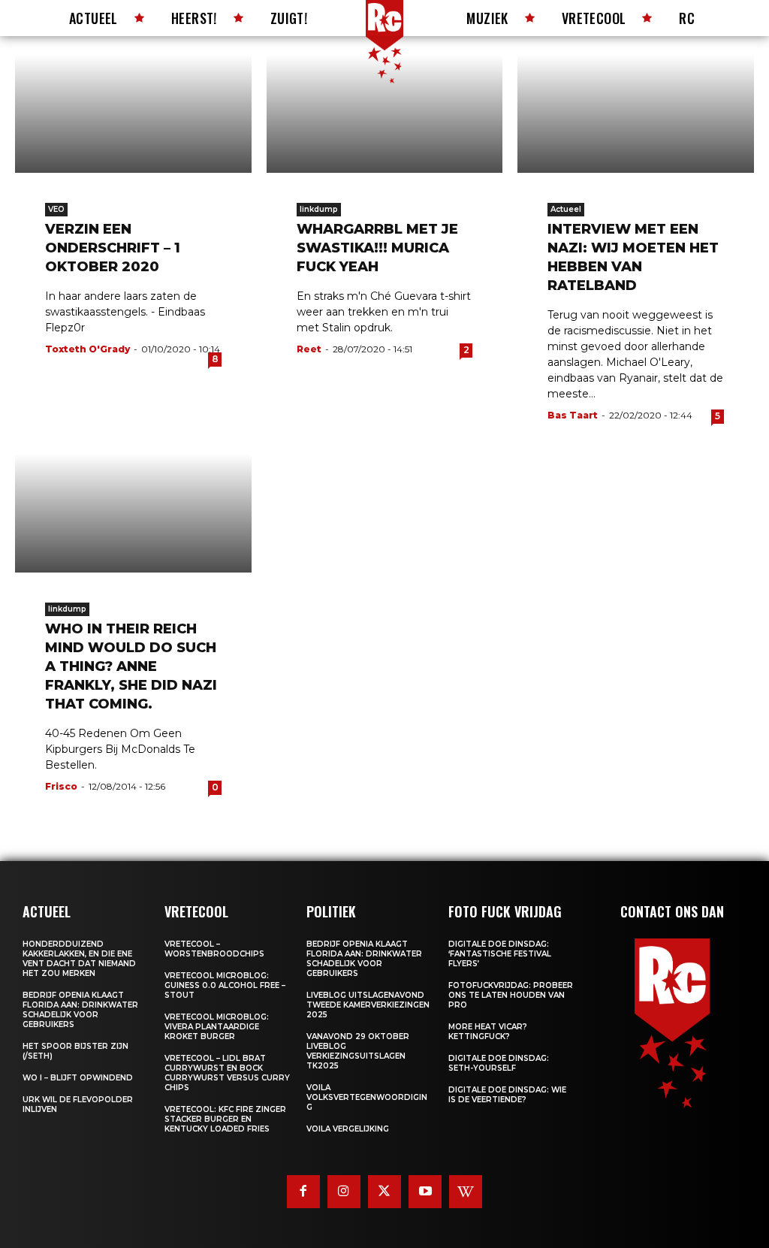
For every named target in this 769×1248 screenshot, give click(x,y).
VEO (56, 209)
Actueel (565, 209)
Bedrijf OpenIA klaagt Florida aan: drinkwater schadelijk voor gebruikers (80, 1009)
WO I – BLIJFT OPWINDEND (78, 1078)
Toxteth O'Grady (87, 349)
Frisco (61, 786)
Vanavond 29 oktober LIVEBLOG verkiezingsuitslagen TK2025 (357, 1051)
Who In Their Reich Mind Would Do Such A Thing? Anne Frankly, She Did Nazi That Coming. (131, 666)
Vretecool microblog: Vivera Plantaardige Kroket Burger (216, 1026)
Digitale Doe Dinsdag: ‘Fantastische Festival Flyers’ (499, 953)
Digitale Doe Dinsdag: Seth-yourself (498, 1063)
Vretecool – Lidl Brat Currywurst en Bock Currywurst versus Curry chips (227, 1072)
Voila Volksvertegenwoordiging (366, 1097)
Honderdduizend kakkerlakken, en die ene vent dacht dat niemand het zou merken (79, 958)
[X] (384, 1191)
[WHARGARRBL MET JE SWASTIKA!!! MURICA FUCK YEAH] (385, 114)
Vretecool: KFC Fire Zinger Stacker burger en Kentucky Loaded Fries (225, 1119)
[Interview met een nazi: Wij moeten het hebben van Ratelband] (635, 114)
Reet (309, 349)
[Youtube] (425, 1191)
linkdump (319, 209)
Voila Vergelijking (347, 1129)
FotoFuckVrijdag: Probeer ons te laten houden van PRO (510, 995)
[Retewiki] (465, 1191)
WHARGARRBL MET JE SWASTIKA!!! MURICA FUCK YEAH (377, 248)
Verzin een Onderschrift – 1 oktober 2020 (112, 248)
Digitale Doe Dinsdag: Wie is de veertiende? (507, 1094)
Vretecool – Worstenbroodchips (214, 949)
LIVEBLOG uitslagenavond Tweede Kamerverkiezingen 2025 (368, 1005)
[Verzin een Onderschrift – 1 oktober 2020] (133, 114)
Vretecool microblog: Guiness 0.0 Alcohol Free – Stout (224, 985)
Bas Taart (572, 415)
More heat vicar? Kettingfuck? (487, 1031)
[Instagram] (343, 1191)
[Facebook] (303, 1191)
